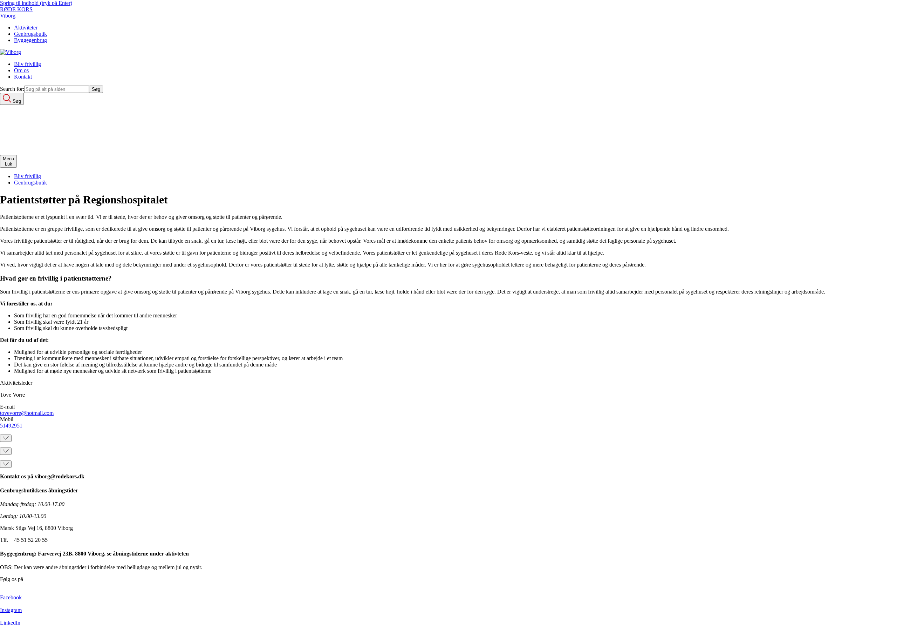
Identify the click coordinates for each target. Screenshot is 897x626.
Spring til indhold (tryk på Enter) (36, 3)
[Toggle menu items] (6, 438)
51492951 (11, 426)
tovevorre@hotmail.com (27, 413)
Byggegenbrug (30, 40)
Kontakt (23, 77)
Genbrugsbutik (30, 34)
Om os (21, 70)
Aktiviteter (25, 28)
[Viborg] (10, 52)
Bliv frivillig (27, 64)
